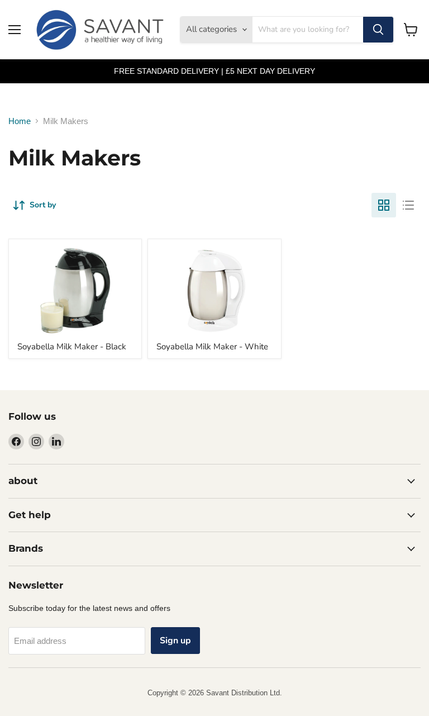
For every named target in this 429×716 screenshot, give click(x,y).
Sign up (175, 640)
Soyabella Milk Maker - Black (71, 346)
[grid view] (383, 205)
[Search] (378, 29)
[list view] (408, 205)
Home (19, 121)
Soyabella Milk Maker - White (212, 346)
